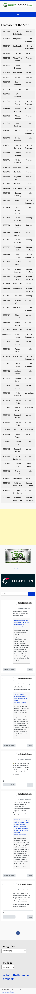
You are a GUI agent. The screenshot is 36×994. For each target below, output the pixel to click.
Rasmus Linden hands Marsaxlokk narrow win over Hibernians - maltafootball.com (21, 623)
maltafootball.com (17, 9)
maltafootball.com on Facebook (15, 977)
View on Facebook (9, 669)
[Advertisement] (18, 527)
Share (30, 669)
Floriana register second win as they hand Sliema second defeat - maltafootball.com (20, 698)
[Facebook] (18, 933)
